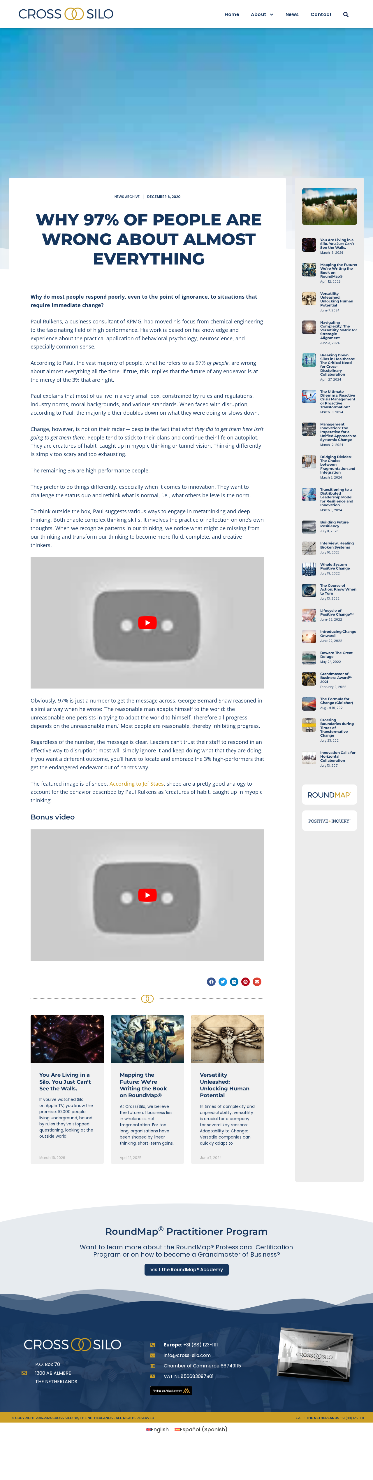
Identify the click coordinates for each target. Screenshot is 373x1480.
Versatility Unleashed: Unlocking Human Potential (224, 1085)
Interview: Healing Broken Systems (337, 545)
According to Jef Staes (137, 783)
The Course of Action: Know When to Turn (338, 589)
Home (232, 14)
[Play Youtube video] (147, 623)
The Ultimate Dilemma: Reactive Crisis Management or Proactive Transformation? (337, 399)
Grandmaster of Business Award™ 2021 (336, 678)
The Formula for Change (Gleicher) (336, 701)
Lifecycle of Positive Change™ (337, 612)
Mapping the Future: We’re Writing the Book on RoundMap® (143, 1085)
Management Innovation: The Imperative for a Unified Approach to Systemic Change (338, 432)
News (292, 14)
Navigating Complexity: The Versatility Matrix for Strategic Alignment (338, 330)
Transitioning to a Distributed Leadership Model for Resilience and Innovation (336, 497)
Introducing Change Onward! (338, 633)
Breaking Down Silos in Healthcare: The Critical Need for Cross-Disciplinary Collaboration (337, 364)
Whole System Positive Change (335, 566)
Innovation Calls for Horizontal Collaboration (338, 756)
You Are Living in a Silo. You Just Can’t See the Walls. (65, 1082)
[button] (346, 15)
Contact (321, 14)
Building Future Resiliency (334, 524)
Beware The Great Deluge (336, 655)
